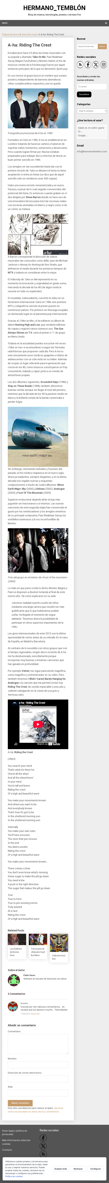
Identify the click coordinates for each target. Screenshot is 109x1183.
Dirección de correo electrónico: (25, 1072)
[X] (96, 65)
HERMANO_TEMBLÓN (54, 8)
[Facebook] (88, 65)
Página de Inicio (10, 34)
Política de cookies (14, 1176)
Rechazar (78, 1169)
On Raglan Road (88, 134)
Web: (10, 1086)
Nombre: (12, 1058)
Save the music (30, 34)
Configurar (95, 1169)
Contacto (7, 1149)
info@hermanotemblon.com (92, 151)
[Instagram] (103, 65)
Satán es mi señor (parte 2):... (91, 130)
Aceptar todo (60, 1169)
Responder (35, 1014)
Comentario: (14, 1031)
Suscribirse (84, 94)
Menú (5, 23)
